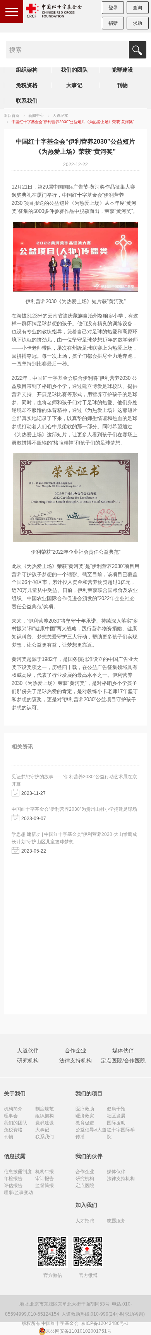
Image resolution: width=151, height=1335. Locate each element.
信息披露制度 (18, 1171)
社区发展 (116, 1116)
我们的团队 (74, 70)
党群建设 (122, 70)
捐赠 (113, 23)
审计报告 (44, 1178)
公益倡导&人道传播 (91, 1133)
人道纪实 (60, 115)
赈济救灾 (85, 1116)
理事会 (11, 1116)
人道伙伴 (28, 1050)
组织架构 (27, 70)
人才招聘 (85, 1220)
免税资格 (27, 85)
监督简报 (44, 1185)
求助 (137, 23)
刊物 (122, 85)
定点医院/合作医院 (123, 1060)
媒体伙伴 (123, 1050)
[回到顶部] (141, 1325)
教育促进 (85, 1123)
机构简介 (13, 1109)
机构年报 (44, 1171)
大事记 (74, 85)
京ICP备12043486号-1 (105, 1323)
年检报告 (13, 1178)
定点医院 (85, 1185)
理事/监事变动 (18, 1192)
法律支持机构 (75, 1060)
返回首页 (11, 115)
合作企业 (75, 1050)
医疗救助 (85, 1109)
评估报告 (13, 1185)
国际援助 (116, 1123)
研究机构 (28, 1060)
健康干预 (116, 1109)
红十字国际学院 (121, 1133)
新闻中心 (36, 115)
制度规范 (44, 1109)
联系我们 (27, 101)
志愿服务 (116, 1220)
